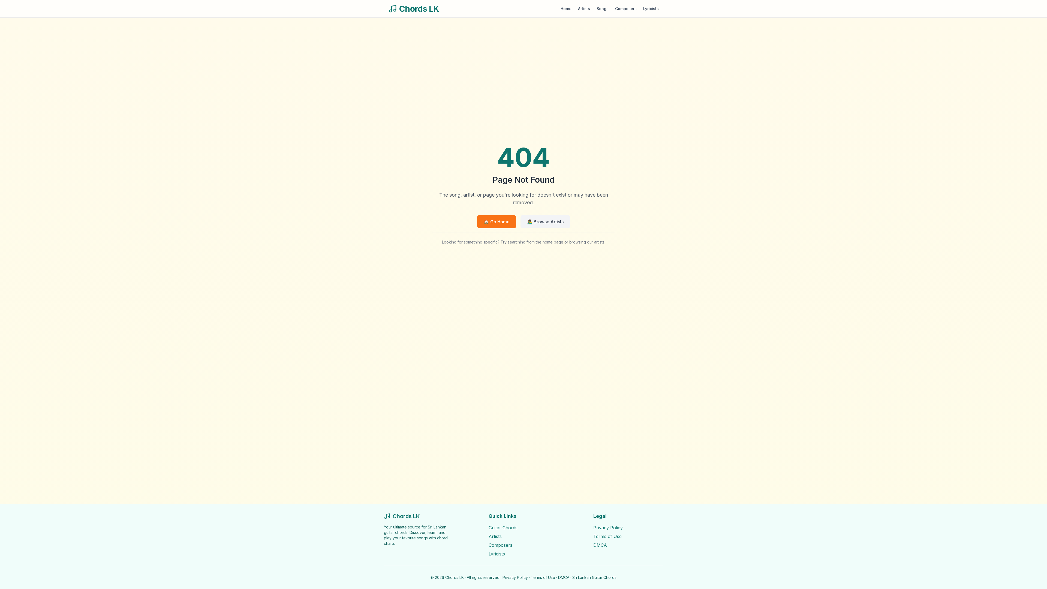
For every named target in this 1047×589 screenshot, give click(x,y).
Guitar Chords (503, 527)
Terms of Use (607, 536)
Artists (584, 8)
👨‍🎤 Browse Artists (545, 221)
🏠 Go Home (497, 221)
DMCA (600, 545)
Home (566, 8)
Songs (603, 8)
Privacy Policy (608, 527)
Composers (626, 8)
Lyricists (651, 8)
